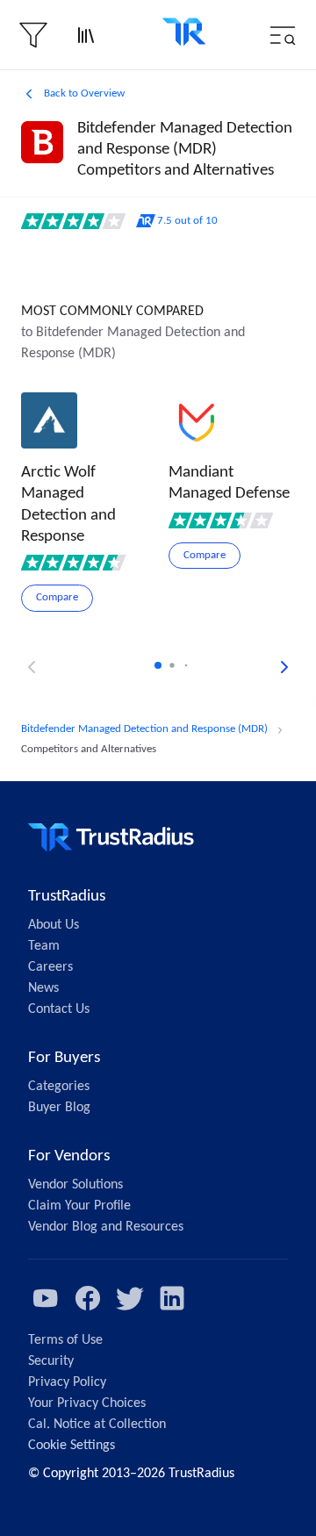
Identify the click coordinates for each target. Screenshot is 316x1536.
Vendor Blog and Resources (105, 1227)
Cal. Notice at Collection (97, 1425)
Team (44, 946)
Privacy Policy (67, 1382)
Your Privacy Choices (87, 1403)
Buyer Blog (59, 1108)
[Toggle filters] (33, 35)
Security (51, 1361)
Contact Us (59, 1009)
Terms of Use (65, 1340)
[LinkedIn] (172, 1298)
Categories (59, 1087)
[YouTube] (46, 1298)
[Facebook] (88, 1298)
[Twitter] (130, 1298)
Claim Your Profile (79, 1206)
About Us (53, 925)
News (43, 988)
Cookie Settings (71, 1446)
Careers (50, 967)
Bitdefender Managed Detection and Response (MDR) (144, 729)
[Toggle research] (86, 35)
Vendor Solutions (75, 1185)
